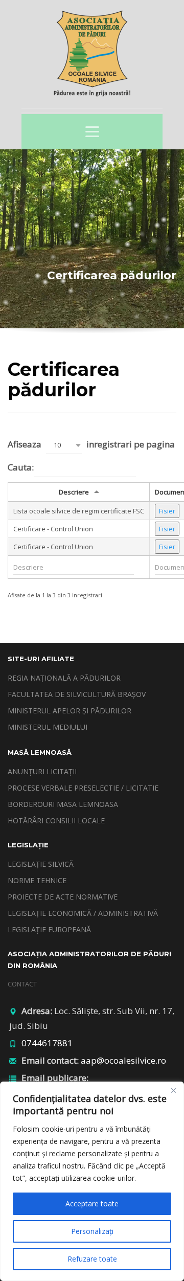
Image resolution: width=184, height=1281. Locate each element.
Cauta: (21, 467)
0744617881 (47, 1043)
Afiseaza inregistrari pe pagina (91, 444)
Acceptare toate (92, 1203)
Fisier (167, 510)
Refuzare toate (92, 1259)
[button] (64, 445)
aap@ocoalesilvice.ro (123, 1060)
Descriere (74, 492)
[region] (92, 1181)
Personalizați (92, 1231)
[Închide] (173, 1090)
